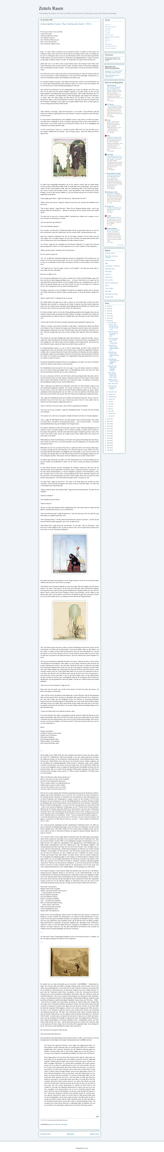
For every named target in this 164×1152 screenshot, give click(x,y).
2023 (108, 313)
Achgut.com (110, 206)
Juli (109, 401)
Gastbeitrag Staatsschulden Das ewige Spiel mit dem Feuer (114, 176)
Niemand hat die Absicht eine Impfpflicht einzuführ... (112, 368)
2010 (108, 440)
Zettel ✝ (108, 24)
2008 (108, 445)
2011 (108, 438)
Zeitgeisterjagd (109, 297)
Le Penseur (110, 104)
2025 (108, 308)
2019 (108, 419)
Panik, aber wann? (113, 383)
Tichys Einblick (111, 85)
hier (61, 1120)
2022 (108, 316)
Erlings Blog (108, 271)
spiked (107, 285)
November (111, 392)
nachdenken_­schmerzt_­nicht (113, 37)
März (110, 411)
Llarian (107, 33)
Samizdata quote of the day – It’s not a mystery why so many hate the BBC (115, 157)
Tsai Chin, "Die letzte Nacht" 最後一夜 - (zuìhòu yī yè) (113, 327)
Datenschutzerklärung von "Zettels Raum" (112, 76)
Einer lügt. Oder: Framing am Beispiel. (112, 387)
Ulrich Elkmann (110, 48)
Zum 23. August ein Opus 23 (114, 106)
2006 (108, 450)
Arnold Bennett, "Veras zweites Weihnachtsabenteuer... (113, 348)
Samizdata (110, 154)
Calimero (108, 29)
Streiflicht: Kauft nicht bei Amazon (113, 380)
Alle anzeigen (121, 244)
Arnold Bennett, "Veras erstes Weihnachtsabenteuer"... (113, 354)
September (111, 396)
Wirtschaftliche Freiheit (114, 173)
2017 (108, 423)
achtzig (109, 121)
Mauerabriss (110, 193)
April (109, 408)
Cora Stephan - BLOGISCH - (113, 266)
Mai (109, 406)
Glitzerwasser (108, 277)
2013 (108, 433)
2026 (108, 306)
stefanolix (108, 44)
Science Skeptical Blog (111, 283)
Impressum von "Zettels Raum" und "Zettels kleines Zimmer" (113, 71)
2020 (108, 320)
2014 (108, 431)
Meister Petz (109, 35)
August (110, 399)
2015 (108, 428)
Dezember (111, 322)
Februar (110, 413)
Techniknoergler (111, 46)
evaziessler (108, 274)
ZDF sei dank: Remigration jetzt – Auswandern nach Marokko (114, 89)
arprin (106, 263)
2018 (108, 421)
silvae (108, 120)
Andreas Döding (110, 26)
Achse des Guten (110, 253)
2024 (108, 311)
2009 (108, 443)
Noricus (108, 40)
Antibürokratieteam (110, 260)
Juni (109, 404)
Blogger (85, 1148)
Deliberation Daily (112, 192)
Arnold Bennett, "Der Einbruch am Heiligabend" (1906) (113, 361)
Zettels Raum (51, 8)
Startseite (70, 1134)
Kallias (107, 31)
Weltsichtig (108, 291)
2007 (108, 448)
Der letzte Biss (109, 280)
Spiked (109, 216)
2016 (108, 426)
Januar (110, 416)
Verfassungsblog (112, 228)
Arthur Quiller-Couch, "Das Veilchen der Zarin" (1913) (112, 375)
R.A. (106, 42)
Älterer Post (94, 1134)
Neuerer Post (45, 1134)
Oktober (110, 394)
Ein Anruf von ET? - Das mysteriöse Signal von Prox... (113, 334)
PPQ (108, 135)
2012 (108, 436)
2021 (108, 318)
